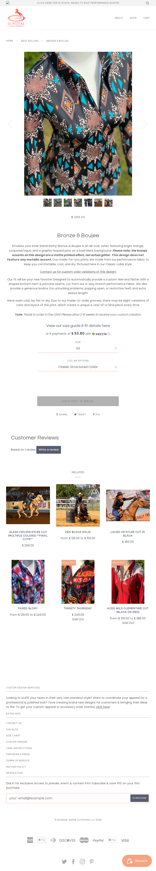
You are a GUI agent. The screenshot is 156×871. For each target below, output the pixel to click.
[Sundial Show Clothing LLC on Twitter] (64, 863)
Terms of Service (18, 761)
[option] (78, 124)
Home (9, 41)
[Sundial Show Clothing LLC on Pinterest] (91, 863)
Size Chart (13, 736)
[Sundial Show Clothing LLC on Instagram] (82, 863)
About (119, 18)
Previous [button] (13, 123)
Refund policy (16, 767)
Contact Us (14, 723)
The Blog (12, 729)
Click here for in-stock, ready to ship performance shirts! (78, 3)
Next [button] (142, 123)
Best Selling (30, 41)
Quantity (78, 379)
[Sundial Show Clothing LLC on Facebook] (73, 863)
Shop (133, 18)
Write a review (49, 450)
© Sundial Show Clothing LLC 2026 (78, 820)
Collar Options (78, 361)
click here (102, 707)
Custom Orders (16, 742)
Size (78, 342)
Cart (146, 18)
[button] (78, 334)
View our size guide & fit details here (78, 326)
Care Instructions (19, 748)
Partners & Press (18, 754)
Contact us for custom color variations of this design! (78, 272)
